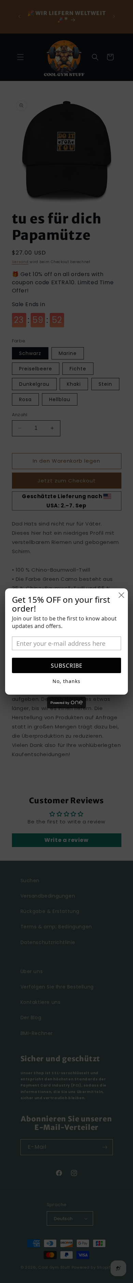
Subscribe (67, 665)
